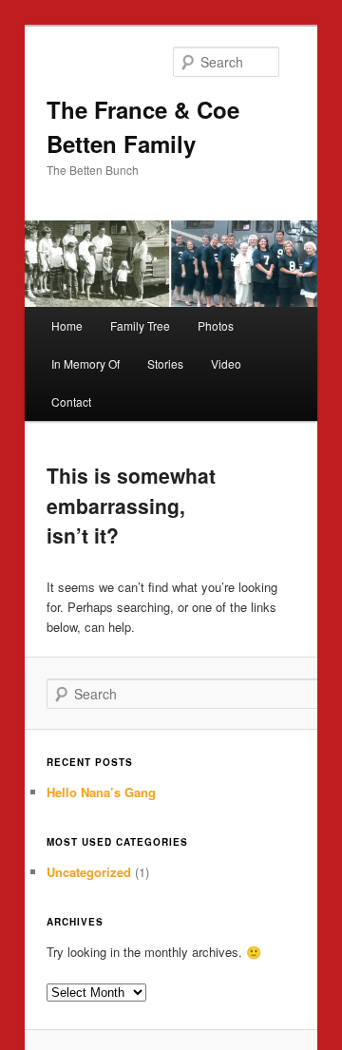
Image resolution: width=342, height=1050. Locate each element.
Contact (71, 401)
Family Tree (140, 325)
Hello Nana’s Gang (101, 792)
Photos (216, 325)
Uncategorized (89, 872)
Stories (165, 363)
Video (226, 363)
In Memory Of (85, 363)
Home (67, 325)
